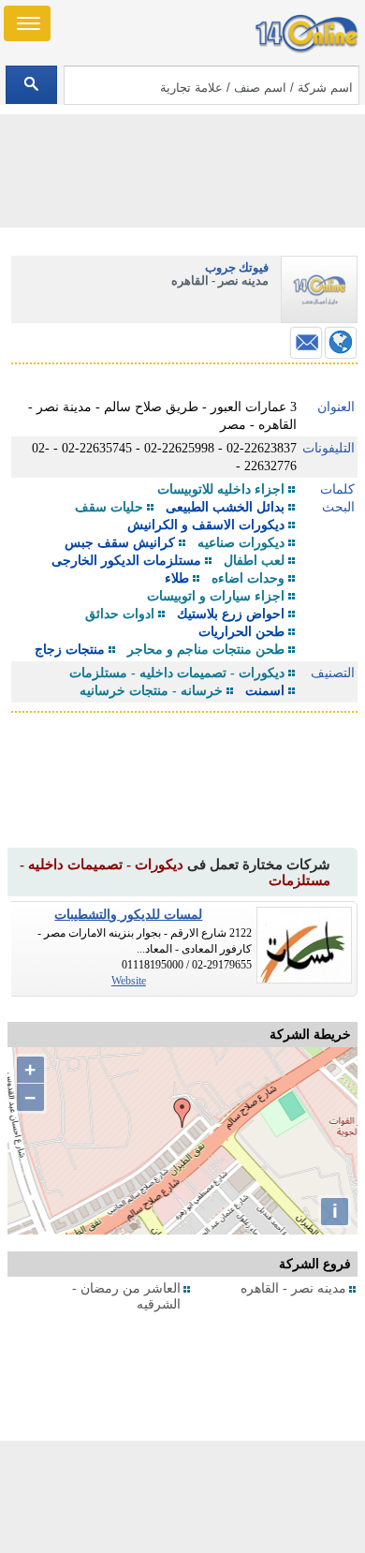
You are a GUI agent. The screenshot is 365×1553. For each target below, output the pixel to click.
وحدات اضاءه (248, 578)
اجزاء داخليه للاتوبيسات (221, 489)
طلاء (177, 578)
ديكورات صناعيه (241, 543)
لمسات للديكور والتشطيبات (128, 915)
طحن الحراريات (241, 632)
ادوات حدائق (119, 614)
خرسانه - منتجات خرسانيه (151, 691)
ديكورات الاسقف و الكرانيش (206, 525)
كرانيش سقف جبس (120, 543)
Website (128, 980)
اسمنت (265, 691)
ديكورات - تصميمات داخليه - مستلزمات (177, 673)
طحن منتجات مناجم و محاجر (206, 650)
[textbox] (212, 85)
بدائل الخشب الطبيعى (225, 507)
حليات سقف (109, 507)
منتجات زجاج (70, 650)
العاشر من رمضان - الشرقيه (126, 1296)
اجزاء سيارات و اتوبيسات (216, 596)
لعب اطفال (254, 561)
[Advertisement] (182, 1497)
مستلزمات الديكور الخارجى (126, 561)
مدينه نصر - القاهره (293, 1288)
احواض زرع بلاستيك (231, 614)
